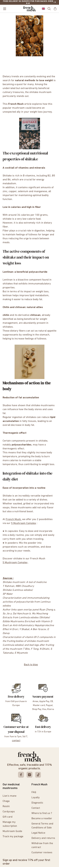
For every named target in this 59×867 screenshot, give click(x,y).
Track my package (13, 836)
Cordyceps (9, 811)
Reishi (6, 806)
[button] (43, 8)
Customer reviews (41, 852)
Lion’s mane (9, 796)
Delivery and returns (43, 838)
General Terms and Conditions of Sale (42, 825)
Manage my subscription (10, 824)
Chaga (6, 801)
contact (16, 740)
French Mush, (13, 519)
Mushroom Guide (12, 831)
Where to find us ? (41, 813)
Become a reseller (41, 818)
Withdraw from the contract (42, 845)
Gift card (7, 817)
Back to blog (31, 664)
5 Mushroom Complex (23, 523)
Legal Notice (38, 833)
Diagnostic (37, 803)
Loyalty (35, 797)
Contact (35, 808)
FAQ (33, 792)
